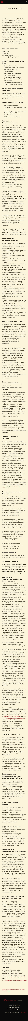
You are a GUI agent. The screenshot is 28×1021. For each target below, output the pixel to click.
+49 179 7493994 (14, 1007)
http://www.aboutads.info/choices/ (11, 716)
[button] (26, 2)
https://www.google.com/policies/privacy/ (13, 977)
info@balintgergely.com (14, 1009)
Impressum (8, 1012)
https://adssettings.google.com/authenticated (14, 980)
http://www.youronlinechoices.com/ (16, 718)
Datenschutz (15, 1012)
